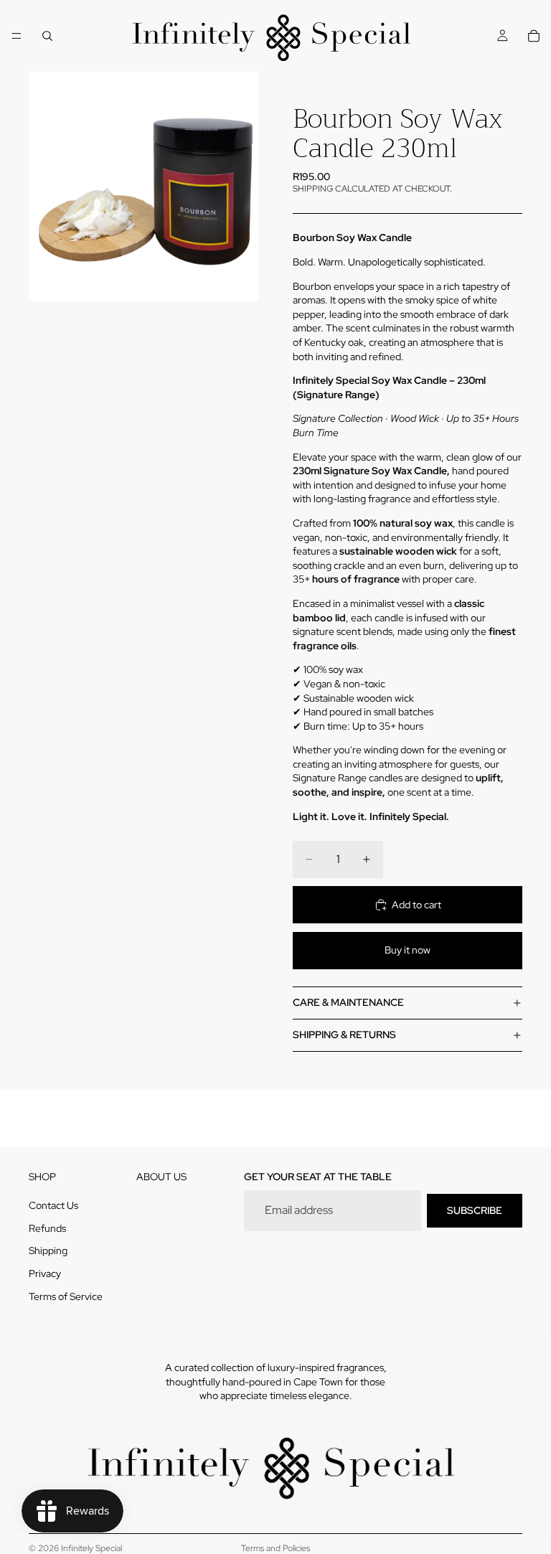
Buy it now (407, 949)
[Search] (47, 36)
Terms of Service (66, 1296)
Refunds (47, 1228)
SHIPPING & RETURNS (344, 1034)
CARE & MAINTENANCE (348, 1002)
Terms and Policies (275, 1548)
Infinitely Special (91, 1548)
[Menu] (16, 35)
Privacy (45, 1273)
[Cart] (534, 36)
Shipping (48, 1251)
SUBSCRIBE (474, 1210)
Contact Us (53, 1205)
